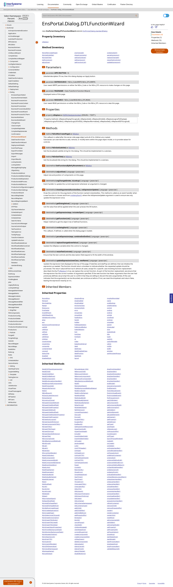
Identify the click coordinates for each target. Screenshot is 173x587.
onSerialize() (111, 458)
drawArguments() (80, 55)
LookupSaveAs (16, 162)
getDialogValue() (80, 58)
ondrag (109, 310)
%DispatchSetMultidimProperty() (53, 415)
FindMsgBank (13, 279)
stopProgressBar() (113, 546)
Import (13, 156)
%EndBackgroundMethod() (51, 441)
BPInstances (12, 42)
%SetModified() (79, 395)
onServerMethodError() (115, 463)
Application (12, 33)
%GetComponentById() (50, 460)
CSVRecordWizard (14, 53)
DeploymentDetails (18, 145)
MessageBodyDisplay (18, 168)
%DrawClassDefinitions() (50, 422)
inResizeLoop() (112, 429)
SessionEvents (13, 363)
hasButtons (78, 317)
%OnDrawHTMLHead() (50, 522)
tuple (109, 337)
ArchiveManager (14, 36)
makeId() (110, 441)
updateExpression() (113, 62)
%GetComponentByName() (51, 463)
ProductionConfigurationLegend (22, 187)
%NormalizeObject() (49, 498)
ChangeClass (15, 123)
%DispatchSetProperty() (50, 417)
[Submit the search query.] (136, 15)
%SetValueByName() (81, 400)
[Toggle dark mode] (166, 15)
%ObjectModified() (48, 501)
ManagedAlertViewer (15, 291)
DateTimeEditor (13, 81)
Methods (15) (156, 40)
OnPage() (77, 451)
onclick (109, 308)
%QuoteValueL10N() (81, 369)
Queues (11, 341)
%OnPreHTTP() (47, 539)
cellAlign (45, 329)
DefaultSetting (13, 84)
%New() (44, 496)
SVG (11, 358)
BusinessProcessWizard (19, 112)
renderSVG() (111, 515)
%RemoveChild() (80, 371)
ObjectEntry (15, 170)
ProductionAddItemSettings (20, 176)
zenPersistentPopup (114, 353)
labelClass (77, 349)
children (45, 339)
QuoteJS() (77, 467)
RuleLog (11, 352)
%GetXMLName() (48, 479)
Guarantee (152, 583)
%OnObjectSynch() (48, 537)
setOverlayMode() (113, 525)
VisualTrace (12, 388)
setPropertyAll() (112, 530)
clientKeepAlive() (80, 530)
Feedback (171, 298)
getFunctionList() (80, 62)
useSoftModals (112, 341)
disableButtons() (80, 554)
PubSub (12, 332)
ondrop (109, 313)
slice (108, 329)
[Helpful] (152, 27)
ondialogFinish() (112, 472)
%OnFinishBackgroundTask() (52, 530)
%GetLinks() (46, 467)
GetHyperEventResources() (83, 427)
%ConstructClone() (48, 400)
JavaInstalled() (79, 443)
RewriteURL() (78, 470)
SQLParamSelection (18, 209)
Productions (12, 330)
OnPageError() (79, 453)
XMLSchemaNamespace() (83, 503)
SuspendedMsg (13, 372)
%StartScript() (79, 405)
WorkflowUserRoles (18, 257)
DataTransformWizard (18, 142)
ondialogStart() (112, 53)
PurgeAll (11, 335)
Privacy (139, 583)
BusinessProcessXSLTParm (20, 114)
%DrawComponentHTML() (51, 424)
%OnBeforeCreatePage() (50, 508)
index (76, 341)
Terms (144, 583)
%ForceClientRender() (49, 453)
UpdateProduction (17, 240)
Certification (111, 4)
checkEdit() (78, 525)
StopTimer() (78, 479)
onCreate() (110, 443)
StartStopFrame (13, 369)
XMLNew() (78, 498)
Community (67, 4)
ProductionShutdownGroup (17, 327)
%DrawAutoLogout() (49, 419)
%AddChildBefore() (48, 376)
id (75, 339)
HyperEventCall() (80, 429)
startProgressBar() (113, 542)
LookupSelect (16, 165)
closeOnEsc (46, 344)
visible (109, 346)
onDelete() (110, 446)
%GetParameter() (48, 472)
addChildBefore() (80, 513)
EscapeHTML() (79, 419)
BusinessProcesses (14, 50)
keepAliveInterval (80, 344)
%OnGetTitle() (47, 58)
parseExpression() (113, 55)
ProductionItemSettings (19, 190)
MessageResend (13, 299)
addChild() (78, 508)
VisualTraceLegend (14, 391)
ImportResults (16, 159)
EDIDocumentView (14, 271)
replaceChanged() (113, 58)
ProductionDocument (15, 321)
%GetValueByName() (49, 477)
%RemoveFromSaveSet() (82, 379)
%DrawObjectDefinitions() (51, 434)
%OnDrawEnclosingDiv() (50, 518)
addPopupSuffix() (80, 515)
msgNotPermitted (113, 298)
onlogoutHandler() (113, 489)
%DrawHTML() (47, 427)
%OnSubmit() (46, 542)
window (110, 351)
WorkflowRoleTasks (18, 249)
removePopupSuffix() (114, 508)
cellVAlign (45, 337)
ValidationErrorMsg (48, 317)
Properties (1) (156, 37)
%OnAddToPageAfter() (50, 503)
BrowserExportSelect (18, 95)
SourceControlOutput (18, 226)
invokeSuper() (112, 434)
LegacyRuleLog (13, 285)
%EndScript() (46, 443)
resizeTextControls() (114, 60)
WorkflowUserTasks (18, 260)
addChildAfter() (79, 510)
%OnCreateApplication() (50, 510)
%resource (45, 308)
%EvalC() (45, 448)
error (76, 310)
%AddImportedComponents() (52, 383)
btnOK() (77, 520)
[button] (159, 51)
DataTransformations (15, 78)
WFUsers (11, 400)
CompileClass (13, 56)
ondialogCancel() (113, 470)
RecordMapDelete (17, 195)
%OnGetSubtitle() (48, 55)
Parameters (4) (157, 34)
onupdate (110, 322)
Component (14, 61)
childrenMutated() (80, 527)
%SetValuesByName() (81, 403)
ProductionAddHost (18, 173)
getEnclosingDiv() (113, 407)
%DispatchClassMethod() (50, 403)
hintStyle (77, 337)
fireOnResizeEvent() (114, 391)
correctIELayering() (81, 532)
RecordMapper (13, 344)
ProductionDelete (14, 318)
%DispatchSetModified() (50, 412)
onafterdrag (111, 303)
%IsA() (44, 482)
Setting (12, 366)
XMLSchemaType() (80, 506)
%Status (76, 134)
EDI (11, 268)
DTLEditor (11, 75)
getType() (110, 424)
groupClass (78, 313)
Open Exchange (82, 4)
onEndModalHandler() (114, 451)
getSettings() (111, 422)
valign (109, 344)
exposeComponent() (114, 386)
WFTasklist (12, 397)
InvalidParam (46, 313)
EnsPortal (54, 9)
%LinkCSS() (46, 489)
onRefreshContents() (114, 455)
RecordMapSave (16, 198)
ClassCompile (16, 126)
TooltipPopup (16, 235)
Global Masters (97, 4)
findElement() (111, 388)
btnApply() (78, 518)
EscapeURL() (78, 422)
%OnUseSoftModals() (49, 544)
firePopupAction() (113, 398)
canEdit (44, 327)
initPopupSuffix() (113, 431)
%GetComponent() (48, 458)
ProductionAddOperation (20, 179)
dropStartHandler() (113, 381)
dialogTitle (45, 353)
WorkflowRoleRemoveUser (20, 246)
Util (11, 380)
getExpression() (79, 60)
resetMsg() (110, 518)
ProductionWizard (17, 193)
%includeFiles (46, 303)
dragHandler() (112, 371)
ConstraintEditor (14, 70)
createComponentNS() (82, 537)
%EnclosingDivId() (48, 439)
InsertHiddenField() (81, 436)
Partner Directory (126, 4)
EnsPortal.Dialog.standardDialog (95, 31)
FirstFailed (45, 310)
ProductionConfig (14, 316)
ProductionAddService (19, 184)
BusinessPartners (14, 47)
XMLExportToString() (81, 496)
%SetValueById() (80, 398)
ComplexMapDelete (18, 128)
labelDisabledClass (80, 351)
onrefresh (110, 317)
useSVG (109, 339)
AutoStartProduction (15, 39)
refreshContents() (113, 503)
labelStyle (77, 356)
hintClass (77, 334)
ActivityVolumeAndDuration (18, 31)
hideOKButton (79, 329)
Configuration (14, 67)
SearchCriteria (16, 221)
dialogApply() (79, 544)
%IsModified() (47, 484)
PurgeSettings (13, 338)
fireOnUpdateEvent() (114, 395)
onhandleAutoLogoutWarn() (116, 477)
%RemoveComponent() (82, 376)
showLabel (110, 327)
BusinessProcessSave (18, 106)
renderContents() (113, 513)
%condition (46, 298)
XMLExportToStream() (82, 494)
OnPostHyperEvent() (81, 458)
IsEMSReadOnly (47, 315)
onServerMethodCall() (114, 460)
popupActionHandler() (114, 501)
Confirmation (15, 134)
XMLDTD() (78, 489)
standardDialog (16, 265)
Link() (76, 446)
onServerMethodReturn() (115, 465)
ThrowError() (78, 482)
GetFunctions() (47, 60)
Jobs (9, 282)
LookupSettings (13, 288)
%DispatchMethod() (49, 410)
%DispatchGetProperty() (50, 407)
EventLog (11, 274)
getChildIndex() (112, 400)
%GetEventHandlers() (49, 465)
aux (43, 322)
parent (109, 325)
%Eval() (44, 446)
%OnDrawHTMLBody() (50, 520)
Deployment (14, 89)
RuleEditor (11, 349)
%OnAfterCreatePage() (50, 53)
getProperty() (111, 419)
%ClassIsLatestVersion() (50, 395)
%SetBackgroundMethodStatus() (85, 388)
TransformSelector (17, 237)
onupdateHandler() (113, 498)
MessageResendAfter (15, 302)
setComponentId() (113, 520)
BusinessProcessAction (19, 100)
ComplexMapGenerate (19, 131)
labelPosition (78, 353)
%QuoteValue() (47, 554)
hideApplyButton (80, 325)
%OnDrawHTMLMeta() (50, 525)
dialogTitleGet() (79, 551)
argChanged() (79, 53)
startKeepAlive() (112, 537)
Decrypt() (77, 415)
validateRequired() (113, 549)
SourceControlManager (19, 223)
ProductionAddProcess (19, 181)
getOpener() (111, 417)
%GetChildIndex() (48, 455)
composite (45, 346)
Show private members (160, 51)
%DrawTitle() (46, 436)
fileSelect (14, 263)
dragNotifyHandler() (114, 374)
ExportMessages (17, 154)
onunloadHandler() (113, 496)
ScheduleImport (16, 212)
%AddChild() (46, 371)
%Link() (44, 486)
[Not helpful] (156, 27)
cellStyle (45, 334)
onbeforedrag (112, 305)
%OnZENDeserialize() (49, 546)
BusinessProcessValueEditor (21, 109)
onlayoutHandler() (113, 484)
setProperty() (111, 527)
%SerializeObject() (80, 386)
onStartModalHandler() (115, 467)
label (76, 346)
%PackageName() (48, 551)
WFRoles (11, 394)
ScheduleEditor (13, 360)
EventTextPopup (16, 148)
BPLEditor (11, 45)
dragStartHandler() (113, 376)
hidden (76, 322)
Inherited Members (158, 43)
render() (110, 510)
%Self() (76, 383)
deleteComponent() (81, 542)
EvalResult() (78, 424)
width (109, 349)
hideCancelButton (80, 327)
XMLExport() (78, 491)
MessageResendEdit (15, 304)
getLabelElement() (113, 415)
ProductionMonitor (15, 324)
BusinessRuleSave (17, 117)
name (109, 301)
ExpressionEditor (14, 277)
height (76, 320)
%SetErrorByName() (81, 393)
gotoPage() (111, 427)
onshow (110, 320)
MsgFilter (13, 310)
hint (75, 332)
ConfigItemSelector (15, 64)
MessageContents (14, 296)
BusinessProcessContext (19, 103)
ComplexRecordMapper (16, 58)
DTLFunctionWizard (68, 9)
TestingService (16, 232)
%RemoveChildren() (81, 374)
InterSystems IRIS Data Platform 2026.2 (15, 9)
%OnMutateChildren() (49, 534)
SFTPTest (14, 207)
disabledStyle (46, 358)
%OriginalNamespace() (50, 549)
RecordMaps (12, 346)
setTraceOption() (112, 532)
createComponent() (81, 534)
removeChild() (112, 506)
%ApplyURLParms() (48, 388)
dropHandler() (112, 379)
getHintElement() (113, 412)
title (108, 334)
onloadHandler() (112, 486)
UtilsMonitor (12, 386)
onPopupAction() (113, 453)
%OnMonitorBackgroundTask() (52, 532)
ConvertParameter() (81, 412)
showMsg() (111, 534)
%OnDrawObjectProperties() (52, 527)
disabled (45, 356)
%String (72, 148)
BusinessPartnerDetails (19, 98)
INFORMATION (12, 405)
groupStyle (78, 315)
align (43, 320)
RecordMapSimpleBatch (19, 201)
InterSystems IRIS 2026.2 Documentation (13, 582)
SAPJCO (15, 204)
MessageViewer (13, 307)
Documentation (53, 4)
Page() (76, 465)
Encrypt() (77, 417)
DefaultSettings (13, 86)
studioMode (111, 332)
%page (44, 305)
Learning (40, 4)
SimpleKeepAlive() (80, 474)
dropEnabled (78, 303)
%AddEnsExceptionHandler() (52, 381)
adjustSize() (46, 62)
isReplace (45, 42)
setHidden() (111, 522)
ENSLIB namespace (43, 9)
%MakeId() (45, 494)
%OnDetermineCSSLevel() (51, 515)
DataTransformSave (18, 140)
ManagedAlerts (13, 293)
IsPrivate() (77, 441)
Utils (9, 383)
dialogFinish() (79, 549)
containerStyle (47, 349)
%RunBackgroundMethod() (83, 381)
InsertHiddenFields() (81, 439)
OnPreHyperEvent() (81, 463)
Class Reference (31, 9)
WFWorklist (12, 402)
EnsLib (9, 25)
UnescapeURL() (79, 486)
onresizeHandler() (113, 494)
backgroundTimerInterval (51, 325)
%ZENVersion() (79, 410)
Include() (77, 434)
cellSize (44, 332)
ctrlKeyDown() (79, 539)
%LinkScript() (46, 491)
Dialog (59, 9)
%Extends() (46, 451)
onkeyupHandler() (113, 482)
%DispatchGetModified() (50, 405)
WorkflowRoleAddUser (19, 243)
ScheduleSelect (16, 215)
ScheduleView (16, 218)
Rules (10, 355)
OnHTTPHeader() (80, 448)
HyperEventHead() (80, 431)
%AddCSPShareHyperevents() (52, 369)
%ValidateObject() (80, 407)
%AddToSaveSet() (48, 386)
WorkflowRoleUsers (18, 251)
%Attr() (44, 391)
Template (13, 374)
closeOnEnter (46, 341)
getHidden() (111, 410)
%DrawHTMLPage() (48, 429)
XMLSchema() (79, 501)
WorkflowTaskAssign (18, 254)
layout (76, 358)
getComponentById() (114, 405)
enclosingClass (79, 305)
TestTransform (16, 229)
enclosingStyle (79, 308)
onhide (109, 315)
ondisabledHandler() (114, 474)
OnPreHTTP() (78, 460)
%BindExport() (47, 393)
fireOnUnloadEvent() (114, 393)
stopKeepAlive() (112, 544)
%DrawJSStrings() (48, 431)
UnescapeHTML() (80, 484)
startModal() (111, 539)
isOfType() (110, 436)
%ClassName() (47, 398)
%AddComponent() (48, 379)
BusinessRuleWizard (18, 120)
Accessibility (161, 583)
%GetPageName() (48, 470)
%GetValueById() (48, 474)
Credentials (12, 72)
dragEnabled (78, 301)
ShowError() (78, 472)
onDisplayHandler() (113, 448)
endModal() (111, 383)
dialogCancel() (79, 546)
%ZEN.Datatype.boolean (72, 115)
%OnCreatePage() (48, 513)
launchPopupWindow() (115, 439)
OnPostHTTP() (79, 455)
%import (45, 301)
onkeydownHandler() (114, 479)
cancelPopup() (79, 522)
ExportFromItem (17, 151)
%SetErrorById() (79, 391)
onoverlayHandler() (113, 491)
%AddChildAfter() (48, 374)
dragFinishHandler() (114, 369)
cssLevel (45, 351)
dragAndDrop (79, 298)
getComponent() (112, 403)
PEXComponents (14, 313)
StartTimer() (78, 477)
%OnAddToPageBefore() (50, 506)
